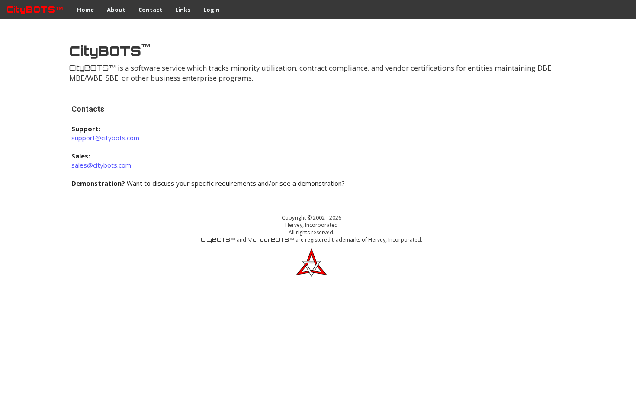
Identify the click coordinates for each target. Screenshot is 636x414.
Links (182, 9)
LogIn (211, 9)
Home (85, 9)
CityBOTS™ (35, 9)
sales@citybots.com (101, 165)
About (116, 9)
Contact (150, 9)
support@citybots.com (105, 137)
